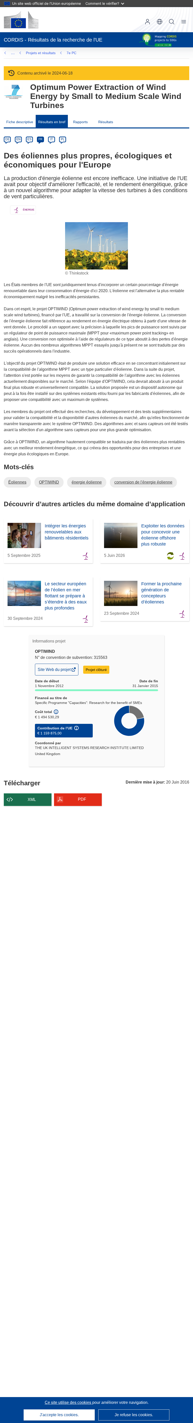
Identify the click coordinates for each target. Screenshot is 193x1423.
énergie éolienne (87, 482)
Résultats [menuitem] (105, 122)
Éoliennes (17, 482)
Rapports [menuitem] (80, 122)
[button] (159, 21)
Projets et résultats (41, 53)
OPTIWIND (49, 482)
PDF (82, 799)
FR (40, 139)
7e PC (71, 53)
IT (51, 139)
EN (18, 139)
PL (63, 139)
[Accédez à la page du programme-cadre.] (13, 92)
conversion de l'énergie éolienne (143, 482)
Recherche (171, 21)
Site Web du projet (54, 671)
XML (32, 799)
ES (29, 139)
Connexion (147, 21)
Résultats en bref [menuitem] (51, 122)
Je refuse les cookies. (134, 1415)
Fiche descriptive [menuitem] (19, 122)
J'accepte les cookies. (59, 1415)
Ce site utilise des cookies (68, 1402)
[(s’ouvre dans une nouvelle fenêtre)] (21, 19)
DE (7, 139)
